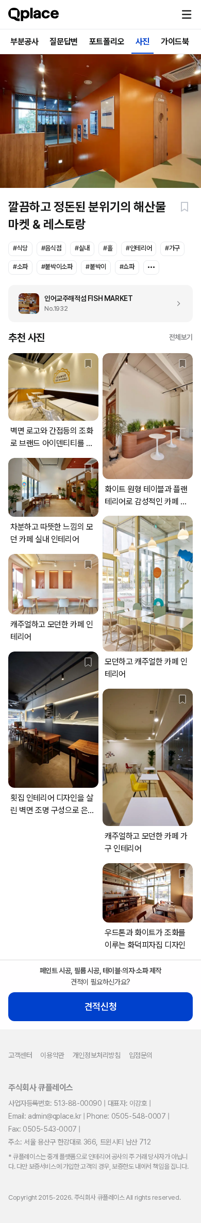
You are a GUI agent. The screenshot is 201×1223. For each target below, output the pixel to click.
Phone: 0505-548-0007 (126, 1116)
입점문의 (141, 1055)
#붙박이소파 (57, 267)
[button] (186, 14)
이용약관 (52, 1055)
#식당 (20, 248)
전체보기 (181, 337)
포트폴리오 (106, 41)
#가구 (172, 248)
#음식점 (51, 248)
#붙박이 (96, 267)
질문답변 (63, 41)
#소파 (20, 267)
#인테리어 (139, 248)
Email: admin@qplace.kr (44, 1116)
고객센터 (20, 1055)
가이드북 (175, 41)
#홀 (107, 248)
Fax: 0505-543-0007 (42, 1129)
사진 (142, 41)
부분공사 (24, 41)
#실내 (82, 248)
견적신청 (100, 1006)
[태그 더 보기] (151, 267)
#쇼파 (127, 267)
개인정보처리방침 (97, 1055)
